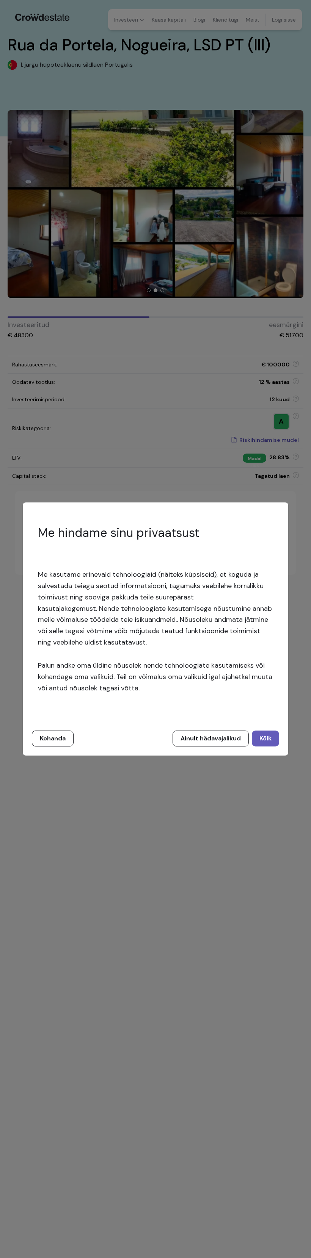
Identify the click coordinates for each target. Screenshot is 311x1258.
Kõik (265, 738)
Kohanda (53, 738)
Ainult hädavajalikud (211, 738)
